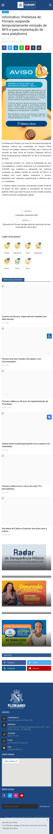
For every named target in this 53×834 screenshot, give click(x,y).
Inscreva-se (44, 806)
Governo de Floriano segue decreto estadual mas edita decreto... (24, 317)
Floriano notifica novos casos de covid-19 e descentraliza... (22, 487)
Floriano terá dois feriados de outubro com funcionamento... (21, 360)
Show (28, 268)
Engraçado (38, 253)
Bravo (7, 268)
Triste (17, 268)
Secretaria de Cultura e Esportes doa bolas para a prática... (24, 529)
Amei (28, 253)
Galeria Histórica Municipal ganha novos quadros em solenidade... (26, 445)
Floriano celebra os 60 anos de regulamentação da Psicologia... (25, 402)
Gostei (6, 253)
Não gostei (17, 253)
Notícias (5, 12)
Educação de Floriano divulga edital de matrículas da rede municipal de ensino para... (26, 225)
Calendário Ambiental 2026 (26, 215)
